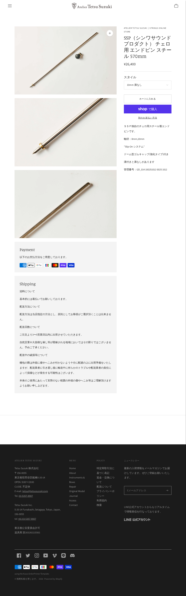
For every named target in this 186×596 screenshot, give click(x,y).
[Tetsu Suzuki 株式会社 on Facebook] (19, 555)
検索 (99, 505)
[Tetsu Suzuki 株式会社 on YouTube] (45, 555)
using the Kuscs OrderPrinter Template (32, 573)
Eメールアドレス (136, 486)
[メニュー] (9, 6)
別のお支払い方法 (147, 117)
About (72, 473)
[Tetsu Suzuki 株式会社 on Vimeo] (54, 555)
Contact (73, 505)
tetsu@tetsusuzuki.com (35, 491)
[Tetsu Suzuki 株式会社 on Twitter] (28, 555)
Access (72, 500)
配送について (104, 486)
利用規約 (102, 500)
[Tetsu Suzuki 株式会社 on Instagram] (37, 555)
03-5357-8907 (26, 496)
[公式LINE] (63, 555)
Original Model (77, 491)
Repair (72, 486)
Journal (73, 496)
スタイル (130, 77)
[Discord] (72, 555)
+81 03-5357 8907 (27, 518)
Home (72, 468)
